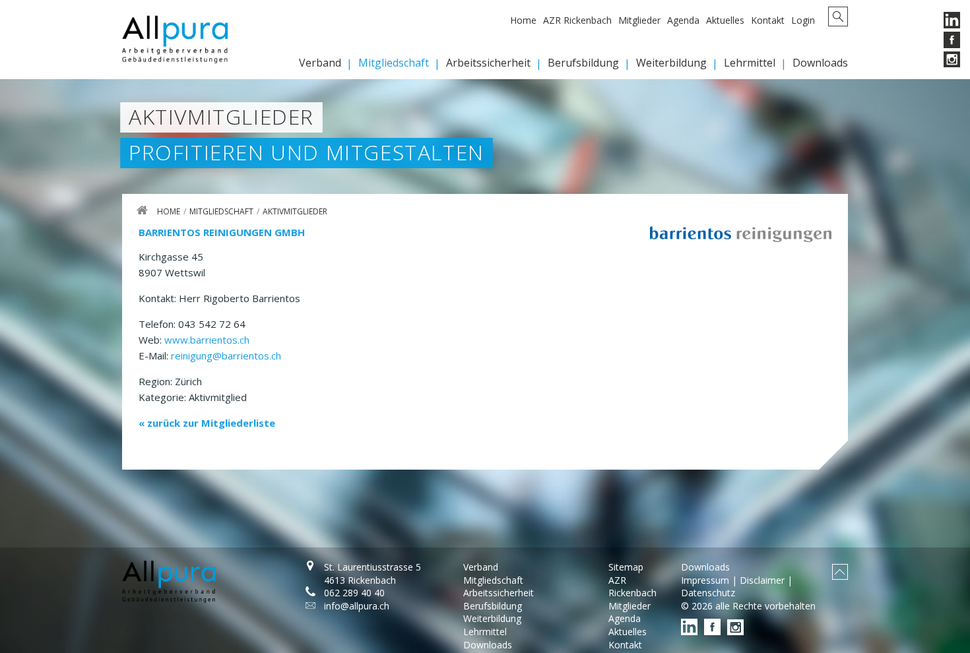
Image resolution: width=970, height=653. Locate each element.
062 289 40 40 (354, 592)
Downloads (820, 62)
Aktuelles (725, 20)
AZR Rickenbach (577, 20)
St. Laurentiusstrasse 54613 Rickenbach (372, 573)
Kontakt (768, 20)
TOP (840, 572)
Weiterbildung (671, 62)
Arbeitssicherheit (488, 62)
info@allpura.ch (356, 606)
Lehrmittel (749, 62)
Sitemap (625, 567)
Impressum (705, 580)
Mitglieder (639, 20)
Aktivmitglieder (295, 211)
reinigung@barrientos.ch (226, 355)
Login (803, 20)
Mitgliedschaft (393, 62)
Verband (320, 62)
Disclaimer (762, 580)
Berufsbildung (583, 62)
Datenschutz (708, 592)
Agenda (683, 20)
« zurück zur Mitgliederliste (207, 422)
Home (523, 20)
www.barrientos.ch (206, 339)
